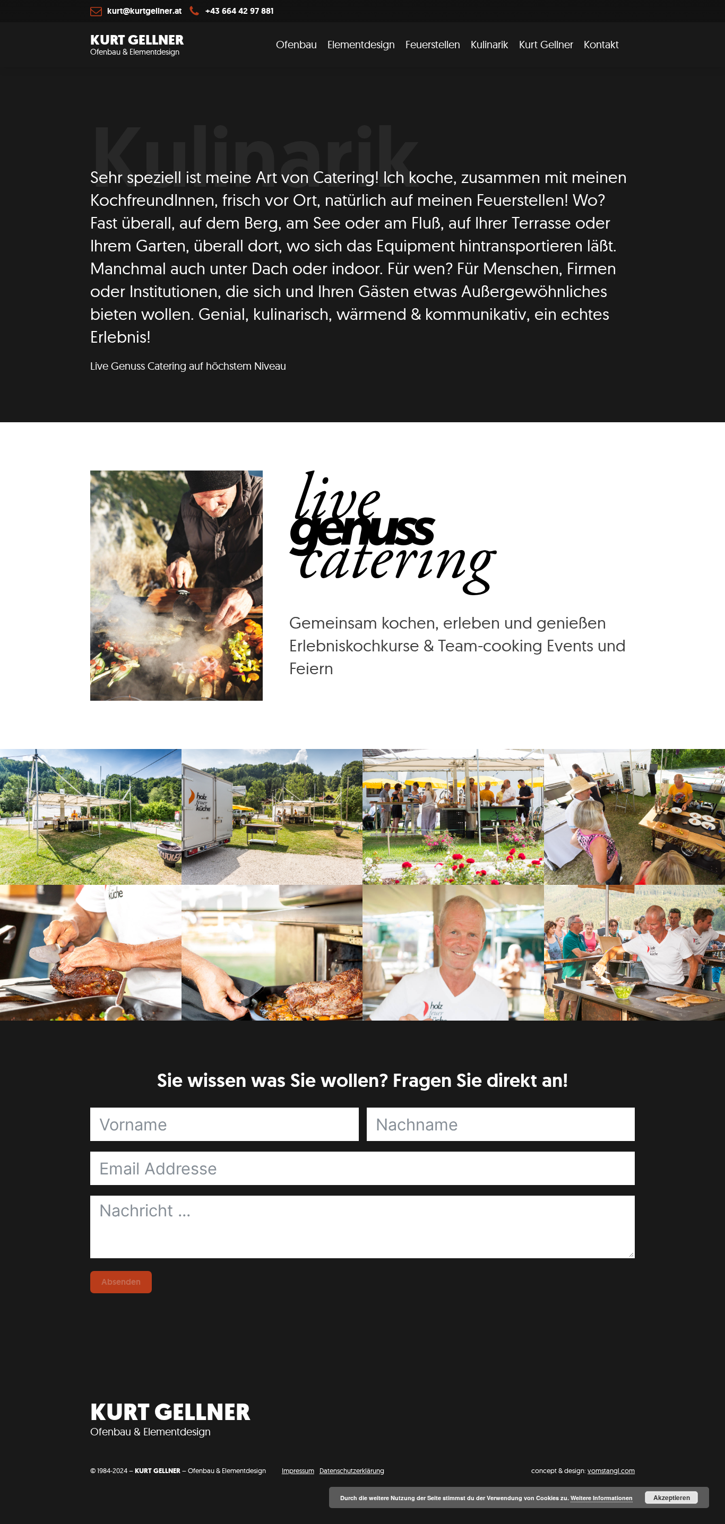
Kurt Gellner (546, 44)
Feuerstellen (432, 44)
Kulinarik (489, 44)
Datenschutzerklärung (352, 1470)
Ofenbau (296, 44)
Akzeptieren (671, 1497)
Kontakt (601, 44)
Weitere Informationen (602, 1498)
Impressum (298, 1470)
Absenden (121, 1281)
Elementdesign (361, 44)
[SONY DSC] (91, 953)
